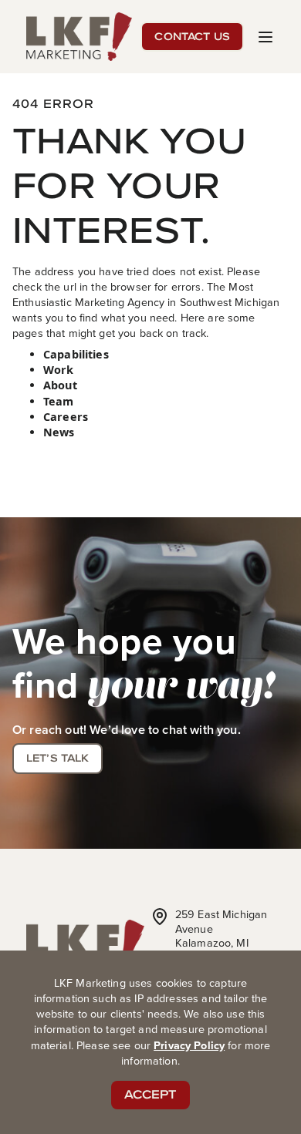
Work (58, 369)
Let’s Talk (57, 758)
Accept (151, 1094)
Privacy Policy (189, 1045)
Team (58, 401)
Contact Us (191, 36)
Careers (65, 416)
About (60, 385)
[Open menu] (265, 37)
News (59, 432)
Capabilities (76, 354)
